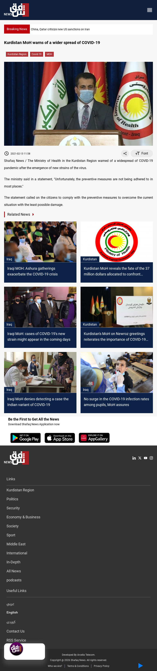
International (17, 553)
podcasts (14, 580)
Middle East (16, 544)
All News (14, 571)
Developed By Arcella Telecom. (78, 654)
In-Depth (13, 562)
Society (13, 526)
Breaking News (17, 29)
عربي (10, 604)
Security (13, 508)
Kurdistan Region (17, 54)
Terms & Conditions (78, 666)
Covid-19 (36, 54)
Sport (11, 535)
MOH (49, 54)
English (12, 613)
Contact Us (16, 631)
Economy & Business (23, 517)
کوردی (11, 622)
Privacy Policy (101, 666)
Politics (12, 499)
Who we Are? (55, 666)
